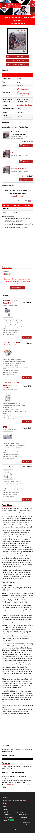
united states (8, 817)
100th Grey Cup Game (24, 105)
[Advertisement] (17, 246)
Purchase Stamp (19, 60)
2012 (18, 82)
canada (7, 814)
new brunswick (23, 825)
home (5, 797)
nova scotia (22, 820)
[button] (29, 209)
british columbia (23, 814)
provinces (20, 812)
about (5, 806)
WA (11, 153)
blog (4, 803)
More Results (16, 288)
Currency (20, 201)
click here (9, 785)
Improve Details (19, 65)
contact (5, 809)
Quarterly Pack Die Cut (18, 169)
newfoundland (23, 817)
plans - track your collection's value (14, 800)
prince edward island (24, 822)
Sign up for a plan (17, 196)
